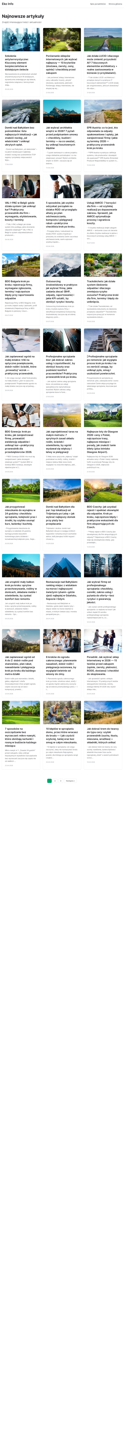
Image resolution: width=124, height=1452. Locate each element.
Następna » (70, 781)
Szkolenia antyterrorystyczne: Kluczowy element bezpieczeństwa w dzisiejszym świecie (17, 62)
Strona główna (115, 4)
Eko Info (7, 4)
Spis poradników (98, 4)
